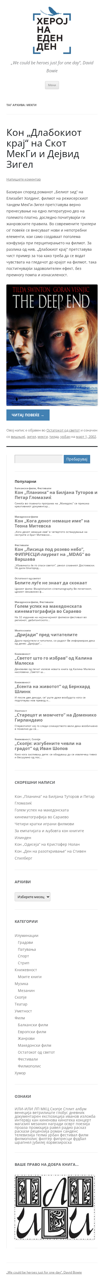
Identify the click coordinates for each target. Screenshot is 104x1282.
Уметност (23, 1010)
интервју (23, 1119)
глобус (62, 1112)
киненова (48, 1119)
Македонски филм (34, 1045)
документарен (28, 1116)
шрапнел (23, 1142)
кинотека (66, 1119)
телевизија (25, 1134)
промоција (39, 1127)
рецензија (39, 1131)
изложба (87, 1116)
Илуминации (26, 935)
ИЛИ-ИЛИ (24, 1108)
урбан (65, 436)
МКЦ (45, 1108)
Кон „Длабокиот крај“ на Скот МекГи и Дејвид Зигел (44, 148)
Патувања (27, 949)
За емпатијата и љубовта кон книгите (49, 830)
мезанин (39, 1123)
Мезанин (26, 990)
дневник (77, 1112)
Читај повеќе (28, 414)
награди (55, 1123)
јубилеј (39, 1142)
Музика (21, 983)
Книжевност (26, 969)
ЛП (36, 1108)
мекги (43, 436)
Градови (25, 942)
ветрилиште (44, 1112)
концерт (83, 1119)
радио (67, 1127)
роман (56, 1131)
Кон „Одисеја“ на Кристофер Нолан (47, 844)
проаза (21, 1127)
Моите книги (30, 976)
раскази (22, 1131)
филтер (45, 1138)
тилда (54, 436)
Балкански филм (33, 1024)
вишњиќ (18, 436)
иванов (72, 1116)
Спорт (23, 955)
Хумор (20, 1072)
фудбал (79, 1138)
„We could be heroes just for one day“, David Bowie (44, 1272)
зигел (31, 436)
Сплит (68, 1108)
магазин (22, 1123)
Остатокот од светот (63, 430)
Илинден (23, 837)
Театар (21, 1004)
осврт (69, 1123)
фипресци (62, 1138)
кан (35, 1119)
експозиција (53, 1116)
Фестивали (28, 1059)
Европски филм (32, 1031)
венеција (23, 1112)
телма (41, 1134)
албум (80, 1108)
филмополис (26, 1138)
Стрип (23, 962)
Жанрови (26, 1038)
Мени (52, 85)
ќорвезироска (59, 1142)
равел (55, 1127)
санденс (70, 1131)
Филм (20, 1017)
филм (83, 1134)
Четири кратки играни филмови (44, 823)
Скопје (21, 997)
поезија (83, 1123)
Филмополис (29, 1066)
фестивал (68, 1134)
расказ (80, 1127)
